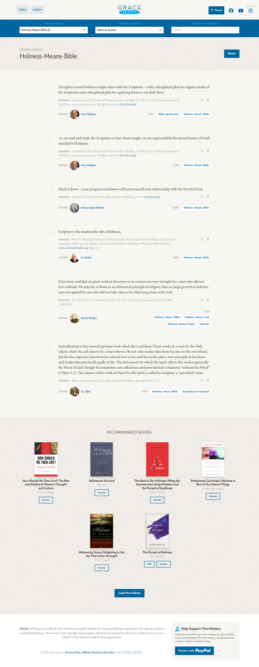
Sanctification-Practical (196, 391)
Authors (37, 9)
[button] (46, 500)
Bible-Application (169, 114)
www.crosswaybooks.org (73, 248)
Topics (22, 9)
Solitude (204, 324)
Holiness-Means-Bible (196, 114)
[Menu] (8, 10)
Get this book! (128, 104)
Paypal (218, 10)
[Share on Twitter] (202, 100)
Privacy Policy (73, 652)
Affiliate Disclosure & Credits (98, 652)
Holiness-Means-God (197, 317)
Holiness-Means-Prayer (181, 324)
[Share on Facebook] (208, 100)
